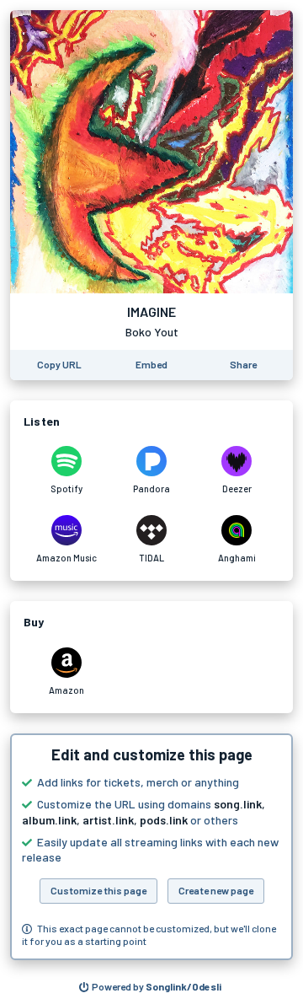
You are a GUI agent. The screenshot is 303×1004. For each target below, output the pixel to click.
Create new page (215, 890)
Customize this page (98, 890)
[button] (151, 846)
